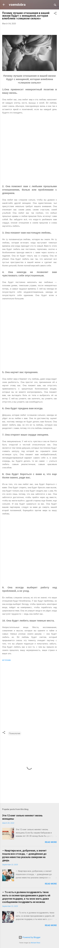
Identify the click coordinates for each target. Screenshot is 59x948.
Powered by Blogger (31, 937)
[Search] (55, 5)
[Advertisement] (29, 151)
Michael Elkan (35, 943)
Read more (51, 842)
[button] (55, 14)
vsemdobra (17, 5)
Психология (14, 733)
